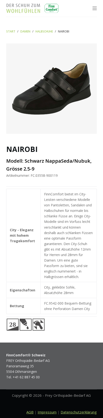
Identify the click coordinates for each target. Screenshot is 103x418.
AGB (30, 412)
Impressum (47, 412)
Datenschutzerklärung (79, 412)
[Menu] (94, 8)
